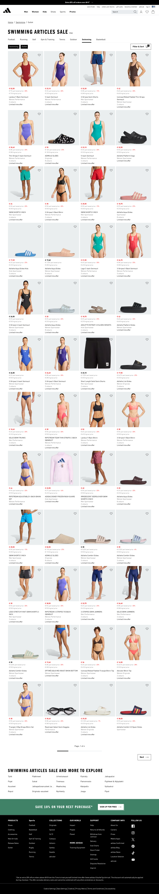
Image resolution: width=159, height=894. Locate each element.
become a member (131, 7)
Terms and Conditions (96, 889)
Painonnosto (85, 782)
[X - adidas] (141, 840)
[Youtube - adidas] (141, 860)
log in (148, 7)
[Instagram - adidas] (141, 833)
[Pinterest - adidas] (141, 846)
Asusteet (12, 787)
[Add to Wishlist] (39, 55)
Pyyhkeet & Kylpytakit (114, 782)
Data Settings (62, 889)
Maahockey (61, 787)
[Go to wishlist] (147, 12)
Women (35, 12)
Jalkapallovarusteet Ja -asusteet (42, 787)
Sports (63, 12)
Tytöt (10, 777)
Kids (45, 12)
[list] (79, 40)
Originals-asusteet (40, 792)
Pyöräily (83, 777)
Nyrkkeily (60, 792)
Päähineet (36, 777)
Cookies (71, 889)
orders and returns (108, 7)
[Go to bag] (153, 12)
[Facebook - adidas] (141, 826)
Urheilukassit (62, 777)
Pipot (107, 792)
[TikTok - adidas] (141, 853)
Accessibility (110, 889)
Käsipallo (84, 787)
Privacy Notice (81, 889)
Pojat (10, 782)
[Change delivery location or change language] (153, 7)
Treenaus (60, 782)
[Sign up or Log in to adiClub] (141, 12)
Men (26, 12)
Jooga (83, 792)
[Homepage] (7, 11)
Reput (10, 792)
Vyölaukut (109, 787)
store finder (91, 7)
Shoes (53, 12)
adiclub (141, 7)
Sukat (34, 782)
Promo (73, 12)
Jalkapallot (109, 777)
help (98, 7)
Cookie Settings (50, 889)
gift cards (119, 7)
